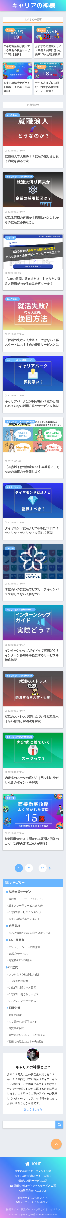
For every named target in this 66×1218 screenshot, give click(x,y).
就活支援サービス (20, 891)
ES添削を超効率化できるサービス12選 (33, 1185)
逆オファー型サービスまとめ (25, 905)
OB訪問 (10, 548)
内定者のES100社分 (20, 960)
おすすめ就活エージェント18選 (33, 1171)
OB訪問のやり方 (18, 981)
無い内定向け (12, 115)
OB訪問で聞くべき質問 (22, 987)
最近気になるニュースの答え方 (26, 1034)
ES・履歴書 (16, 939)
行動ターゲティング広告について (33, 1202)
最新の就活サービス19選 (33, 1180)
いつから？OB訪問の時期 (23, 974)
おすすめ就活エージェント (24, 918)
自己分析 (14, 925)
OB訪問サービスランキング (24, 912)
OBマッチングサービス (22, 1000)
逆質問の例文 (16, 1028)
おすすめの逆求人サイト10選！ (33, 1175)
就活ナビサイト (13, 487)
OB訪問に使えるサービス (23, 994)
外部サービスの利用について (33, 1197)
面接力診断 (15, 1014)
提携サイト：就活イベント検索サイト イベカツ (33, 1209)
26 (42, 868)
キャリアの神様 (33, 5)
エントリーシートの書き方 (24, 947)
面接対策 (10, 798)
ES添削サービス (18, 953)
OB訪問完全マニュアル (33, 1190)
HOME (35, 1164)
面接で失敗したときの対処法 (25, 1041)
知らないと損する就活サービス (20, 360)
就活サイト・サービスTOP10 (25, 898)
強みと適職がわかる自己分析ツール (29, 932)
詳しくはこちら (33, 1109)
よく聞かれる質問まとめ (22, 1021)
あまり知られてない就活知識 (19, 176)
